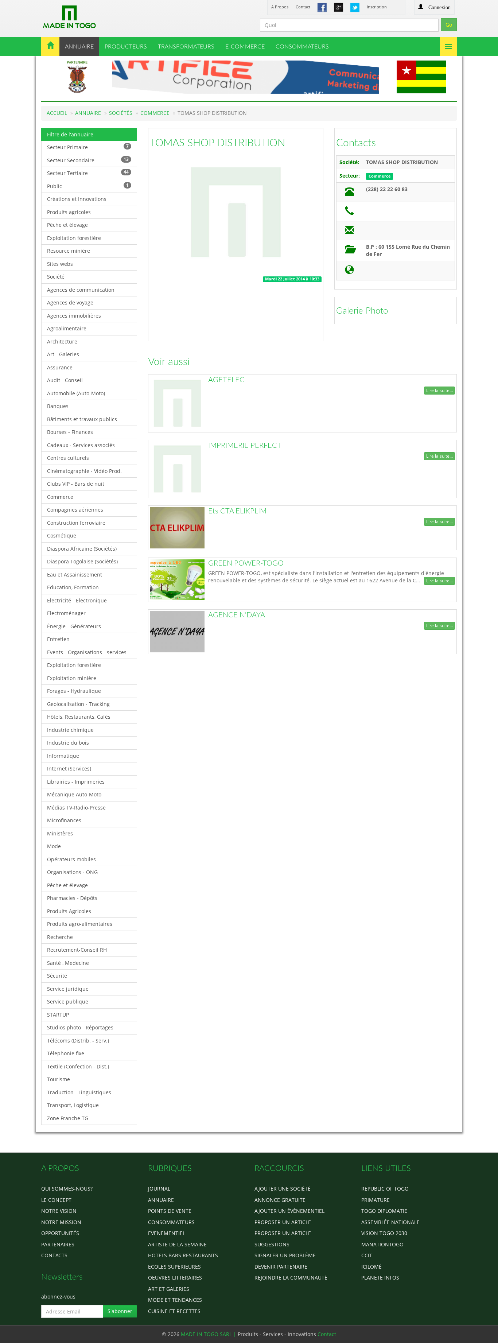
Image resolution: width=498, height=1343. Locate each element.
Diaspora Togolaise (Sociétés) (82, 561)
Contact (303, 6)
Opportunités (60, 1233)
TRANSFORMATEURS (186, 47)
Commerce (155, 112)
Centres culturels (68, 457)
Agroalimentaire (66, 328)
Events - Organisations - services (87, 652)
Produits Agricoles (69, 911)
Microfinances (64, 820)
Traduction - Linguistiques (79, 1092)
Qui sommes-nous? (67, 1188)
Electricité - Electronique (77, 600)
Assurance (60, 367)
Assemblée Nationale (390, 1222)
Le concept (56, 1199)
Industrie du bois (68, 742)
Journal (159, 1188)
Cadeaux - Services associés (81, 445)
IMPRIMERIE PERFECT (244, 445)
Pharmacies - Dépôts (72, 897)
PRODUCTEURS (126, 47)
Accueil (57, 112)
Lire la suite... (439, 390)
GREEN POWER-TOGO (246, 563)
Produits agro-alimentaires (79, 923)
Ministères (60, 833)
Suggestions (271, 1244)
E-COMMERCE (245, 47)
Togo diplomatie (384, 1210)
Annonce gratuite (280, 1199)
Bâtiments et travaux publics (82, 419)
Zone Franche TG (67, 1118)
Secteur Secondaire (88, 160)
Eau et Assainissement (74, 574)
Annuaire (88, 112)
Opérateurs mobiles (71, 859)
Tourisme (58, 1079)
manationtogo (382, 1244)
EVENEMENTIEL (166, 1233)
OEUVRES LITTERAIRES (175, 1277)
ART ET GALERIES (168, 1288)
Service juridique (68, 988)
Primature (375, 1199)
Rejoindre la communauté (290, 1277)
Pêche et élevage (67, 224)
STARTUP (58, 1014)
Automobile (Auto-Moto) (76, 393)
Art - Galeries (63, 354)
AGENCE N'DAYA (236, 615)
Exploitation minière (71, 678)
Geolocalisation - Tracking (78, 703)
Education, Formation (73, 587)
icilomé (371, 1266)
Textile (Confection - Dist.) (78, 1066)
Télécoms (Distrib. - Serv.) (78, 1040)
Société (56, 276)
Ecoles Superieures (174, 1266)
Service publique (67, 1001)
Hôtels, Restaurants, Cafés (78, 716)
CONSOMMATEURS (302, 47)
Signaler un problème (285, 1255)
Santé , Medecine (68, 962)
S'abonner (120, 1311)
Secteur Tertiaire (88, 172)
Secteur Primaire (88, 147)
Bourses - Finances (70, 431)
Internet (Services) (69, 768)
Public (88, 186)
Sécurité (57, 975)
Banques (58, 406)
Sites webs (60, 263)
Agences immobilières (74, 315)
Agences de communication (80, 289)
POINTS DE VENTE (169, 1210)
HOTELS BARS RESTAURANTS (183, 1255)
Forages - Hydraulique (74, 690)
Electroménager (66, 613)
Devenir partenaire (280, 1266)
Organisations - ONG (72, 872)
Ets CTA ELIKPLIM (237, 511)
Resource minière (68, 250)
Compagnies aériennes (75, 509)
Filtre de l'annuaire (70, 134)
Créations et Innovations (76, 198)
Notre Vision (59, 1210)
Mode (54, 846)
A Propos (279, 6)
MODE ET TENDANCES (175, 1299)
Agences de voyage (70, 302)
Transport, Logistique (73, 1105)
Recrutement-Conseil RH (77, 949)
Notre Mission (61, 1222)
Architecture (62, 341)
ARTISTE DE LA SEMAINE (177, 1244)
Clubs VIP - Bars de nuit (75, 483)
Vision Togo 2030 (384, 1233)
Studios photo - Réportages (80, 1027)
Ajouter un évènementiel (289, 1210)
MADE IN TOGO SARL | (209, 1334)
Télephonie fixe (65, 1053)
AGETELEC (226, 380)
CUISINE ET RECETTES (174, 1311)
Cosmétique (61, 535)
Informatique (63, 755)
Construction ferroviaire (76, 522)
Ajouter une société (282, 1188)
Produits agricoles (69, 212)
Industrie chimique (70, 729)
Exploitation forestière (74, 237)
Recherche (60, 936)
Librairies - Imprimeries (76, 781)
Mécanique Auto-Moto (74, 794)
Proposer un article (282, 1222)
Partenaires (57, 1244)
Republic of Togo (385, 1188)
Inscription (377, 6)
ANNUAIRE (79, 47)
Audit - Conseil (65, 380)
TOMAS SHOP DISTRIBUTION (217, 143)
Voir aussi (169, 362)
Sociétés (120, 112)
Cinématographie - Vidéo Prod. (84, 470)
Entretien (58, 639)
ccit (366, 1255)
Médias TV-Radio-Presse (76, 807)
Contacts (356, 143)
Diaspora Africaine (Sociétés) (82, 548)
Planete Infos (380, 1277)
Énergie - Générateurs (74, 626)
